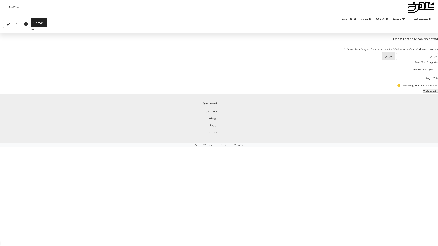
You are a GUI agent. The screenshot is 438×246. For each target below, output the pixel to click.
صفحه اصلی (211, 112)
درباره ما (364, 19)
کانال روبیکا (347, 19)
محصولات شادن (420, 19)
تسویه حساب (39, 23)
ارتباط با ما (380, 19)
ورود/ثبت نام (13, 7)
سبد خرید (19, 24)
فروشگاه (397, 19)
